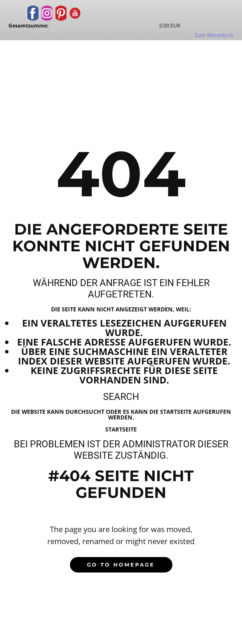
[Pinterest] (60, 13)
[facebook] (32, 13)
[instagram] (47, 13)
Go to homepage (121, 565)
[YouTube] (75, 13)
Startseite (121, 429)
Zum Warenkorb (214, 35)
